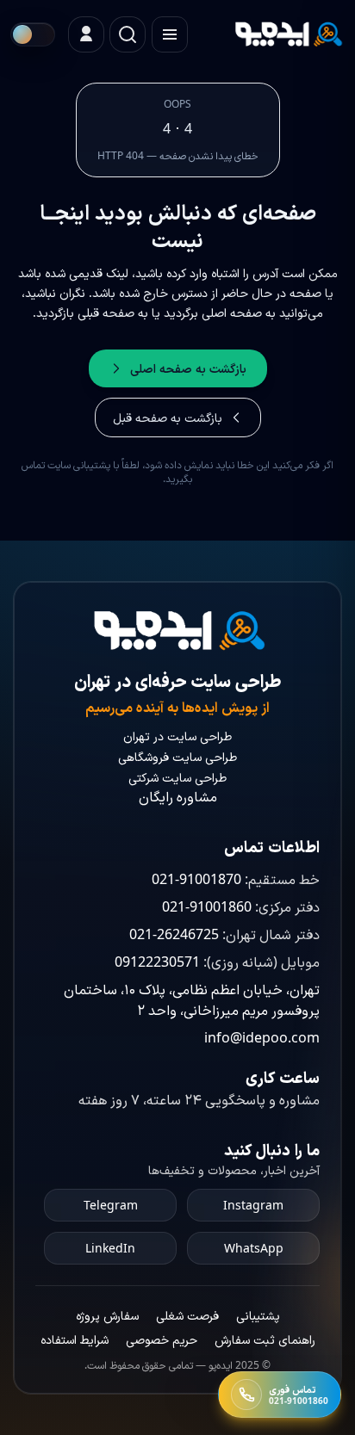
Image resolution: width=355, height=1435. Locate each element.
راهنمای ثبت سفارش (265, 1339)
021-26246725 (174, 934)
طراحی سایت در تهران (177, 735)
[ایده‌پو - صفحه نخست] (288, 34)
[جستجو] (127, 34)
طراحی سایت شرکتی (177, 777)
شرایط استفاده (74, 1339)
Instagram (253, 1205)
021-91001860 (207, 906)
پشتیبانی (258, 1315)
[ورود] (86, 34)
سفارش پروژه (107, 1315)
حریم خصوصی (161, 1339)
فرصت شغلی (187, 1315)
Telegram (111, 1205)
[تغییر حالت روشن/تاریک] (32, 34)
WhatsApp (253, 1248)
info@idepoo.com (262, 1037)
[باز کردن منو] (170, 34)
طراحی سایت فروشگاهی (177, 756)
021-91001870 (196, 878)
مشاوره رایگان (178, 796)
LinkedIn (110, 1248)
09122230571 (157, 961)
